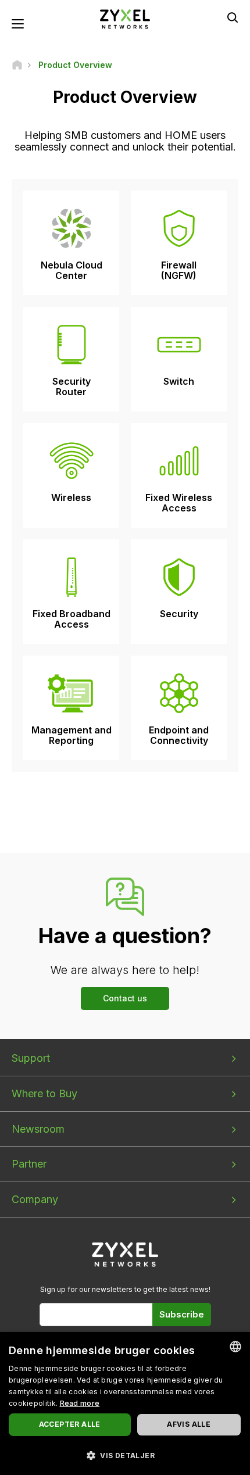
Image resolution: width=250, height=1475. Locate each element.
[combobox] (235, 1346)
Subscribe (181, 1314)
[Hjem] (17, 65)
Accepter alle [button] (70, 1424)
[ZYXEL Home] (125, 18)
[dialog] (125, 1403)
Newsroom (38, 1129)
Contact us (125, 998)
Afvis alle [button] (188, 1424)
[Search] (232, 17)
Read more (80, 1403)
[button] (125, 1455)
